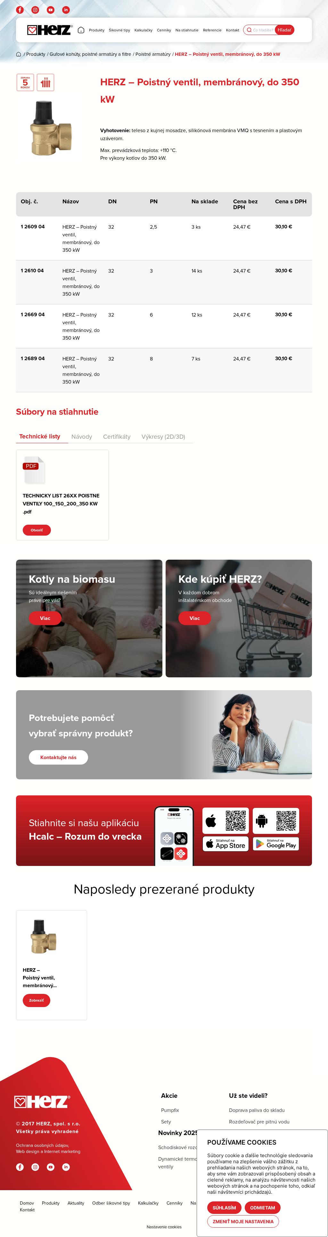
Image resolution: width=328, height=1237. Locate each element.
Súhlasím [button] (224, 1207)
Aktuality (76, 1203)
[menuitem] (81, 30)
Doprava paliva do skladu (257, 1110)
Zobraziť (36, 1000)
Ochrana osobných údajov (42, 1145)
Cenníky (175, 1203)
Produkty (51, 1203)
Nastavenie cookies (164, 1227)
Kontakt (27, 1210)
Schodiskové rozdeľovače (187, 1147)
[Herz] (50, 30)
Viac (45, 618)
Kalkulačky (148, 1203)
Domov (27, 1203)
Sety (166, 1121)
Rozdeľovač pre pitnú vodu (259, 1121)
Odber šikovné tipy (111, 1203)
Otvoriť (37, 530)
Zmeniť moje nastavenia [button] (243, 1221)
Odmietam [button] (262, 1207)
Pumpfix (170, 1110)
